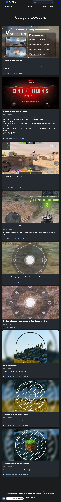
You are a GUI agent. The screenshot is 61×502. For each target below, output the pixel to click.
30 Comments (16, 187)
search (52, 2)
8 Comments (23, 425)
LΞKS (7, 327)
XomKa (8, 187)
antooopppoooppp (11, 376)
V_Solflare (9, 73)
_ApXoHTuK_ (10, 238)
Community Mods (11, 283)
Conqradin (9, 138)
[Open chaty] (3, 498)
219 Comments (19, 138)
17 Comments (24, 474)
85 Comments (19, 73)
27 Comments (23, 283)
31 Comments (15, 327)
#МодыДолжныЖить (30, 497)
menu (3, 2)
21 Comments (20, 238)
